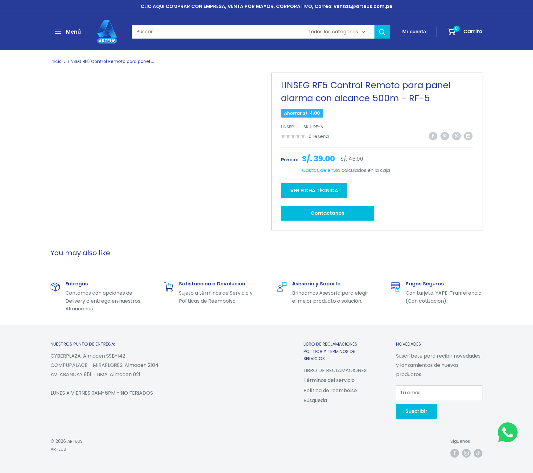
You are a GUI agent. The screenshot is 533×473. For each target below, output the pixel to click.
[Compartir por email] (468, 135)
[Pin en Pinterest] (444, 135)
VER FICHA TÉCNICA (314, 190)
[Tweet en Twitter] (456, 135)
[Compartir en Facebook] (433, 135)
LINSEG (288, 127)
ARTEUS (58, 449)
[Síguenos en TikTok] (478, 453)
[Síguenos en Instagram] (466, 453)
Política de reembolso (330, 390)
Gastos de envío (321, 170)
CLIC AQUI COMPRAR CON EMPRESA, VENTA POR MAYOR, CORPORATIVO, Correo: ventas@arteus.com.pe (266, 6)
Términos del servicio (329, 380)
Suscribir (416, 411)
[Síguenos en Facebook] (454, 453)
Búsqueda (315, 400)
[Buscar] (382, 32)
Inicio (56, 61)
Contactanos (328, 213)
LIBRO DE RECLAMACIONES (335, 370)
